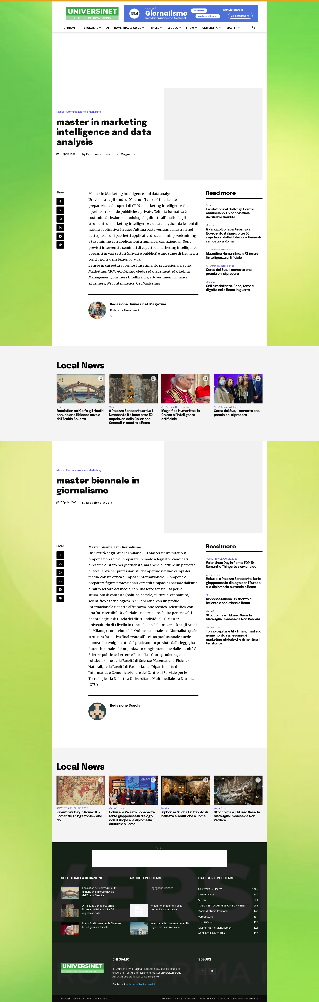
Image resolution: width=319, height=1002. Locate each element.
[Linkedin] (60, 227)
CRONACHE (91, 28)
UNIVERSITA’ (210, 28)
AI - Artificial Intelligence (220, 249)
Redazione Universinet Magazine (110, 154)
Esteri (209, 205)
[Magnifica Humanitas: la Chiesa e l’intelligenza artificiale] (185, 388)
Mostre (210, 225)
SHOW (190, 28)
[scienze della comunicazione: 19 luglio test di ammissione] (139, 928)
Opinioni (210, 282)
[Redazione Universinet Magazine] (97, 310)
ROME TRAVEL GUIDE (127, 28)
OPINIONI (70, 28)
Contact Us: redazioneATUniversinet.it (238, 998)
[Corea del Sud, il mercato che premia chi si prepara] (238, 388)
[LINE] (60, 245)
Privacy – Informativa (185, 998)
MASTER (232, 28)
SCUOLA (172, 28)
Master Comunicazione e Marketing (78, 111)
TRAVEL (154, 28)
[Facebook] (60, 201)
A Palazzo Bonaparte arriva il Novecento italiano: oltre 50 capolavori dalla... (99, 909)
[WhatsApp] (60, 219)
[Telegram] (60, 236)
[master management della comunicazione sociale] (139, 910)
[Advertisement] (159, 60)
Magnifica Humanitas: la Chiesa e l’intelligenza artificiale (180, 415)
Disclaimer (165, 998)
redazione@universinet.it (140, 984)
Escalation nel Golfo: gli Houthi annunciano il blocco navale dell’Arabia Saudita (229, 213)
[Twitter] (60, 210)
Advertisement (207, 998)
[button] (253, 28)
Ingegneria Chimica (162, 888)
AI (107, 28)
